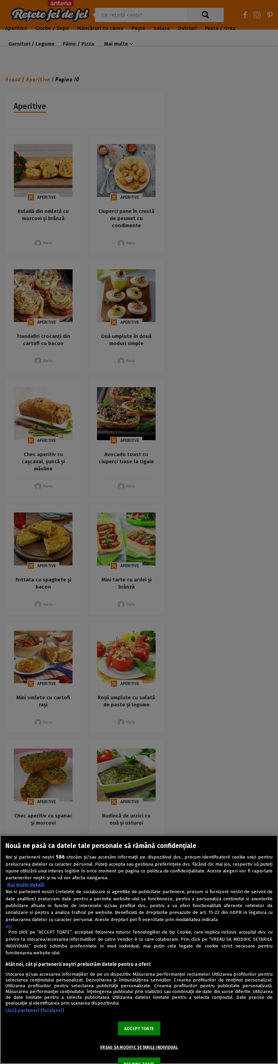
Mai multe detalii (25, 885)
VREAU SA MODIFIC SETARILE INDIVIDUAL (139, 1047)
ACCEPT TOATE (139, 1028)
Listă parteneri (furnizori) (34, 1010)
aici (8, 926)
